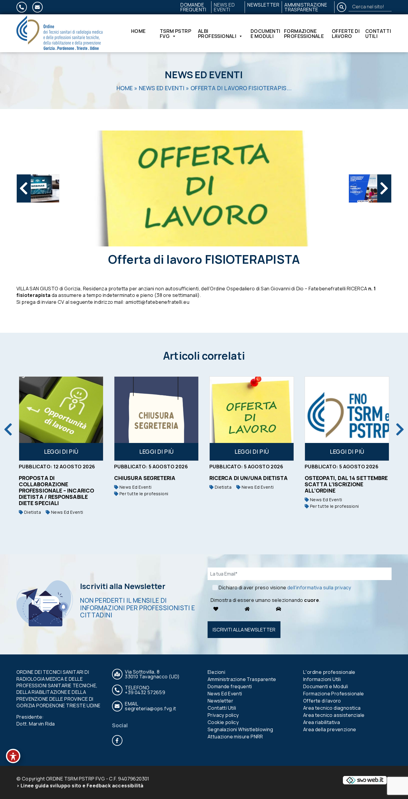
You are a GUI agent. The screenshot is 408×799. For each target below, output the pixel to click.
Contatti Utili (378, 33)
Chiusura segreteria (142, 477)
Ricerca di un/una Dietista (246, 477)
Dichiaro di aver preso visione (285, 587)
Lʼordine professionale (329, 672)
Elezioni (216, 672)
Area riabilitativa (321, 722)
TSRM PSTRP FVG (175, 33)
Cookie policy (223, 722)
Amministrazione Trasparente (305, 7)
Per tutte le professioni (140, 493)
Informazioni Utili (322, 679)
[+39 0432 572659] (21, 7)
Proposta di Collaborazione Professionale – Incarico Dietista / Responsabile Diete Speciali (53, 490)
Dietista (29, 512)
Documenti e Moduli (265, 33)
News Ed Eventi (224, 7)
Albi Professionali (217, 33)
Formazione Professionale (304, 33)
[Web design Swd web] (365, 780)
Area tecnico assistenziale (333, 715)
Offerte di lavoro (346, 33)
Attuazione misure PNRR (235, 736)
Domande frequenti (193, 7)
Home (138, 31)
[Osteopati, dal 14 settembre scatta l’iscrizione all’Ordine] (344, 419)
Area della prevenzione (329, 729)
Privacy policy (223, 715)
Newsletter (263, 4)
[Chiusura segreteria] (154, 419)
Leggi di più (58, 452)
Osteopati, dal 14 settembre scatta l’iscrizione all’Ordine (343, 484)
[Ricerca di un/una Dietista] (249, 419)
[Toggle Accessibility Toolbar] (13, 756)
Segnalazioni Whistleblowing (240, 729)
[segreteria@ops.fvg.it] (37, 7)
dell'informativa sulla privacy (319, 587)
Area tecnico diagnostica (332, 708)
